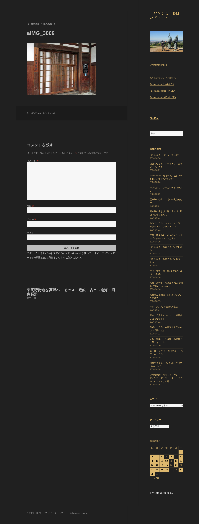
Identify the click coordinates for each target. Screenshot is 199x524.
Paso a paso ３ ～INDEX (162, 84)
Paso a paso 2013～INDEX (163, 97)
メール (32, 219)
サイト (30, 232)
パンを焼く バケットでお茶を (165, 155)
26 (166, 470)
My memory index (158, 65)
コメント (33, 160)
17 (157, 465)
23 (152, 470)
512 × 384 (50, 113)
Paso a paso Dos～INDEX (162, 91)
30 (152, 474)
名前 (30, 205)
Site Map (154, 118)
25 (162, 470)
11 (162, 461)
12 (166, 461)
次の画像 (47, 23)
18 (162, 465)
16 (152, 465)
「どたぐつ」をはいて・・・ (165, 15)
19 (166, 465)
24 (157, 470)
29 (181, 470)
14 (176, 461)
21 (176, 465)
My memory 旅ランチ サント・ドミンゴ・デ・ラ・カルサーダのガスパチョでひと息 (166, 378)
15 (181, 461)
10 (157, 461)
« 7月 (156, 478)
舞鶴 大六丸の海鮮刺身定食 (164, 306)
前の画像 (35, 23)
